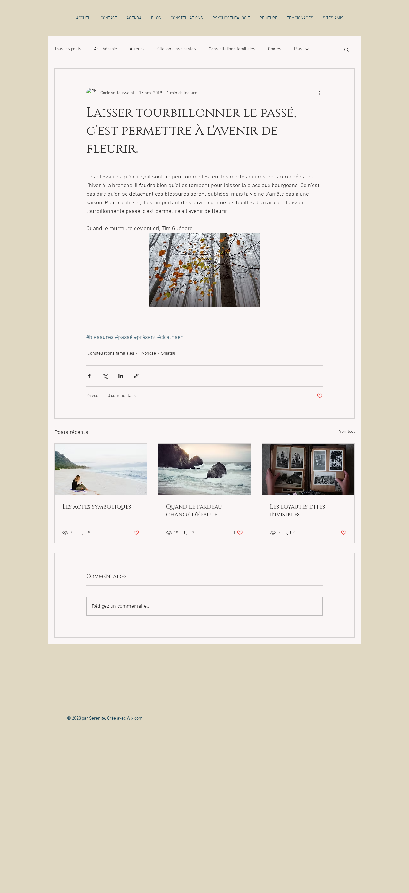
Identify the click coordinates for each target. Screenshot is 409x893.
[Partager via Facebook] (89, 376)
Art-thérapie (105, 49)
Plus (298, 49)
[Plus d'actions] (319, 93)
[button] (346, 49)
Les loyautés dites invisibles (297, 510)
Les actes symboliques (96, 507)
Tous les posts (67, 49)
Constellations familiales (232, 49)
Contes (274, 49)
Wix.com (135, 718)
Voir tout (347, 431)
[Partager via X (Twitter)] (105, 376)
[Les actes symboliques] (101, 469)
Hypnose (147, 353)
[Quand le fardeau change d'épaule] (204, 469)
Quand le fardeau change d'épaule (194, 510)
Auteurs (137, 49)
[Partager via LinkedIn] (121, 376)
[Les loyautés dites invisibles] (308, 469)
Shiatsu (168, 353)
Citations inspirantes (176, 49)
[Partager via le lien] (136, 376)
